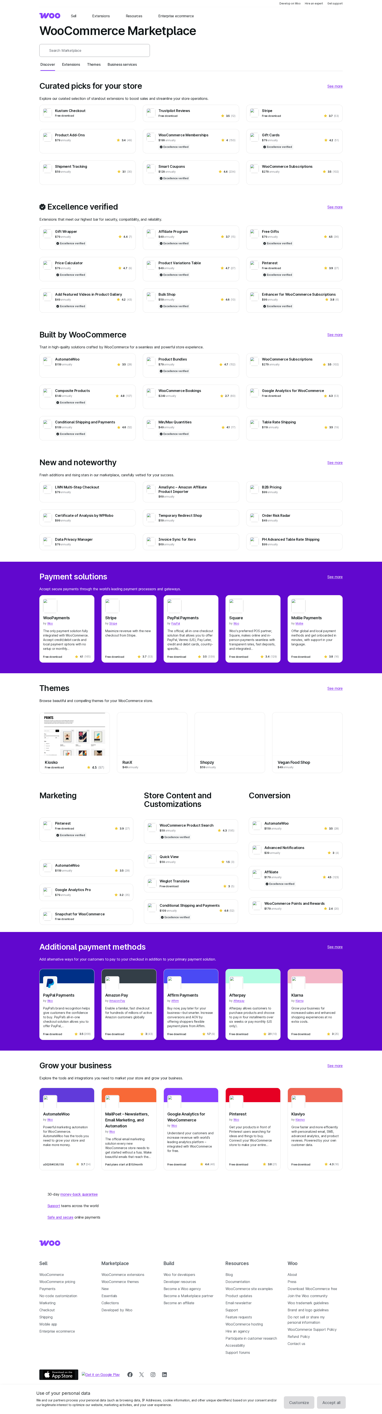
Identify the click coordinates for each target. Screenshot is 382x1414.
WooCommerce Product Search (187, 825)
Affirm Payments (182, 995)
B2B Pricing (271, 487)
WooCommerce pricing (57, 1281)
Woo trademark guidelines (308, 1303)
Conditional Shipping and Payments (85, 422)
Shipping (46, 1317)
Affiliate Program (173, 231)
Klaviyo (298, 1114)
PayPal (175, 623)
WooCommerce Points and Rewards (294, 903)
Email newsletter (238, 1303)
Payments (47, 1289)
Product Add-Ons (70, 135)
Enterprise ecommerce (57, 1331)
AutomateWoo (67, 359)
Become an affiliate (179, 1303)
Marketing (47, 1303)
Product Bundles (173, 359)
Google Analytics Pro (73, 889)
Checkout (47, 1310)
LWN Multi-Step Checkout (77, 487)
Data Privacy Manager (74, 539)
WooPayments (56, 617)
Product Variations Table (180, 263)
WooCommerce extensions (122, 1274)
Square (236, 617)
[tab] (47, 64)
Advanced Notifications (284, 847)
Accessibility (235, 1345)
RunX (127, 762)
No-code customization (58, 1296)
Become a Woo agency (182, 1289)
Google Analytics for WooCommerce (293, 390)
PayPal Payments (183, 617)
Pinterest (270, 263)
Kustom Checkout (70, 110)
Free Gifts (270, 231)
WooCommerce (51, 1274)
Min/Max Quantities (175, 422)
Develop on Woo (290, 3)
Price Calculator (69, 263)
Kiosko (51, 762)
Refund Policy (299, 1336)
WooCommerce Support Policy (312, 1329)
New (105, 1289)
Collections (110, 1303)
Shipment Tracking (71, 166)
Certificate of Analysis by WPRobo (84, 515)
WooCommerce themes (120, 1281)
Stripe (267, 110)
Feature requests (238, 1317)
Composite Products (72, 390)
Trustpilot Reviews (174, 110)
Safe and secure (60, 1217)
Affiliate (271, 872)
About (292, 1274)
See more (335, 86)
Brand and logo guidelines (308, 1310)
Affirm (175, 1000)
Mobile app (48, 1324)
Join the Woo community (307, 1296)
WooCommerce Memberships (183, 135)
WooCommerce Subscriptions (287, 166)
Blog (229, 1274)
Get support (335, 3)
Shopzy (207, 762)
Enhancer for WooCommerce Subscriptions (299, 294)
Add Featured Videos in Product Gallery (88, 294)
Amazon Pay (116, 995)
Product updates (238, 1296)
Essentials (109, 1296)
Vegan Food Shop (294, 762)
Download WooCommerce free (312, 1289)
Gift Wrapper (66, 231)
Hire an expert (314, 3)
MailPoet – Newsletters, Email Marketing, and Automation (127, 1120)
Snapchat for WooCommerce (80, 914)
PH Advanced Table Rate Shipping (290, 539)
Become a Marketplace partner (188, 1296)
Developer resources (180, 1281)
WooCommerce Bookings (180, 390)
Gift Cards (271, 135)
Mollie (299, 623)
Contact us (296, 1343)
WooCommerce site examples (249, 1289)
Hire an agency (237, 1331)
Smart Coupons (172, 166)
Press (292, 1281)
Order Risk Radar (276, 515)
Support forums (237, 1352)
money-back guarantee (78, 1194)
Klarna (297, 995)
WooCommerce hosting (244, 1324)
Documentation (237, 1281)
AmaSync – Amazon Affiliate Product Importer (183, 489)
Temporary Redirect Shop (180, 515)
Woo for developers (179, 1274)
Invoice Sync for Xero (177, 539)
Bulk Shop (167, 294)
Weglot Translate (174, 881)
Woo (50, 623)
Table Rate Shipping (279, 422)
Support (54, 1206)
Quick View (169, 857)
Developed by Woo (116, 1310)
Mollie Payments (306, 617)
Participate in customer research (251, 1338)
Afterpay (237, 995)
